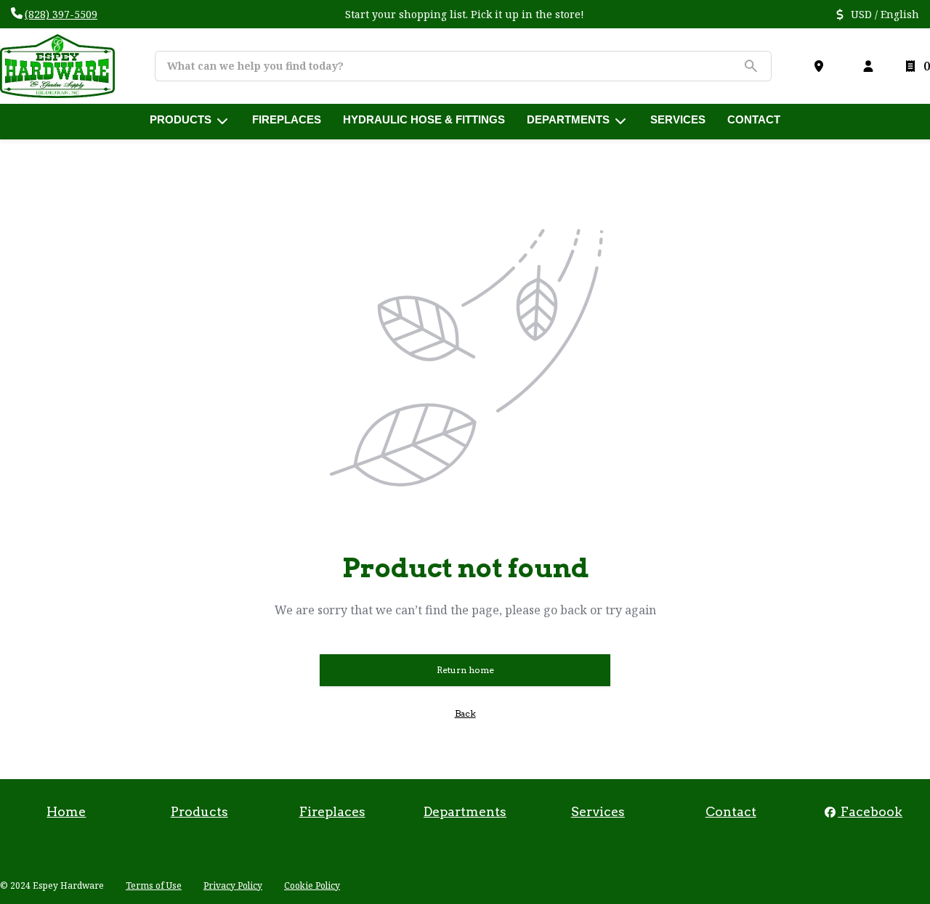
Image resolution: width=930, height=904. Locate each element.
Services (598, 811)
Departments (465, 811)
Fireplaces (332, 811)
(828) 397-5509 (61, 14)
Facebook (870, 811)
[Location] (822, 66)
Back (465, 713)
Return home (465, 669)
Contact (730, 811)
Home (66, 811)
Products (199, 811)
